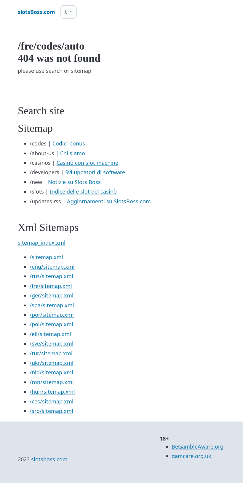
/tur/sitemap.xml (51, 353)
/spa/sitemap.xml (52, 305)
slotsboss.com (49, 459)
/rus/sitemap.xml (51, 276)
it (65, 11)
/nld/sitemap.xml (51, 372)
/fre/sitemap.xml (51, 285)
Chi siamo (72, 153)
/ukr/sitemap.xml (51, 362)
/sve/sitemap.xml (51, 343)
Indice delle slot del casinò (83, 191)
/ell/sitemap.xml (50, 334)
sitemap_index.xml (41, 242)
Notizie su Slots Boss (74, 182)
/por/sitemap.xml (52, 314)
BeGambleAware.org (197, 446)
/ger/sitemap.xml (51, 295)
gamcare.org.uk (191, 456)
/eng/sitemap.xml (52, 266)
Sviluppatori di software (95, 172)
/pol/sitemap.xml (51, 324)
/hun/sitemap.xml (52, 391)
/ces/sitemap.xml (51, 401)
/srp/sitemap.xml (51, 410)
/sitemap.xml (46, 257)
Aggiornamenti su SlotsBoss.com (109, 201)
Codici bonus (68, 143)
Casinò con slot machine (87, 162)
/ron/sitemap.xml (52, 382)
